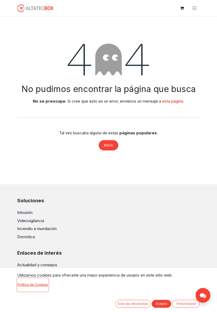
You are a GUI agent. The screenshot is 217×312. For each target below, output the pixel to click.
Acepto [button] (161, 304)
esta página (172, 101)
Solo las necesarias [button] (133, 304)
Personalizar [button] (186, 304)
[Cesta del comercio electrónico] (182, 8)
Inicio (108, 145)
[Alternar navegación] (194, 8)
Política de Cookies (32, 285)
